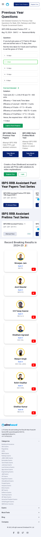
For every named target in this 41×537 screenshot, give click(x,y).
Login (22, 174)
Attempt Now (10, 234)
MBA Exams (5, 453)
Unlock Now (12, 205)
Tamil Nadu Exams (7, 462)
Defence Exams (6, 492)
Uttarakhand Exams (8, 481)
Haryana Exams (6, 485)
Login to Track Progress (21, 4)
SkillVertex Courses (7, 504)
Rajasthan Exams (7, 479)
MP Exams (5, 490)
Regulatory (5, 449)
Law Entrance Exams (8, 467)
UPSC (3, 451)
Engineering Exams (7, 472)
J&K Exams (5, 474)
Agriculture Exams (7, 469)
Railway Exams (6, 456)
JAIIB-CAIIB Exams (7, 458)
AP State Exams (6, 497)
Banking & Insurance (8, 444)
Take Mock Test (11, 154)
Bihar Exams (5, 488)
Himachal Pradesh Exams (9, 499)
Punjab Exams (6, 483)
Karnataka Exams (7, 460)
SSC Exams (5, 446)
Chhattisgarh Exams (8, 501)
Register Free (34, 4)
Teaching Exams (7, 495)
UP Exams (5, 476)
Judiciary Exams (7, 465)
